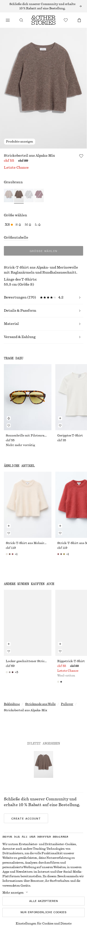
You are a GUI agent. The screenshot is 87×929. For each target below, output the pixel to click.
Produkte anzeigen (19, 141)
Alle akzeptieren (43, 901)
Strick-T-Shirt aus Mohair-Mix (28, 543)
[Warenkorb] (79, 20)
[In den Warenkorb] (60, 418)
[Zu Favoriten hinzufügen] (81, 156)
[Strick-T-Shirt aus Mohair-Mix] (27, 505)
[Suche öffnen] (21, 20)
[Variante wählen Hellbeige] (9, 196)
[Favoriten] (65, 20)
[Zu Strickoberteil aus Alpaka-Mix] (43, 764)
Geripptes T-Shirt (70, 435)
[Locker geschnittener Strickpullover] (27, 623)
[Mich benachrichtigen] (9, 418)
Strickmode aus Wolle (40, 704)
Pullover (67, 704)
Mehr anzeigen (13, 892)
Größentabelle (16, 237)
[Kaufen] (7, 20)
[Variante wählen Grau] (29, 196)
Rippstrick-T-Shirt (71, 661)
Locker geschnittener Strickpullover (28, 661)
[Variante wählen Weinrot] (39, 196)
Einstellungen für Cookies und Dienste (44, 923)
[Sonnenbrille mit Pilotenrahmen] (27, 397)
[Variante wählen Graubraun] (19, 196)
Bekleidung (12, 704)
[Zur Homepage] (43, 20)
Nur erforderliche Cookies (43, 912)
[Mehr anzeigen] (43, 6)
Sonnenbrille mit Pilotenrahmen (28, 435)
